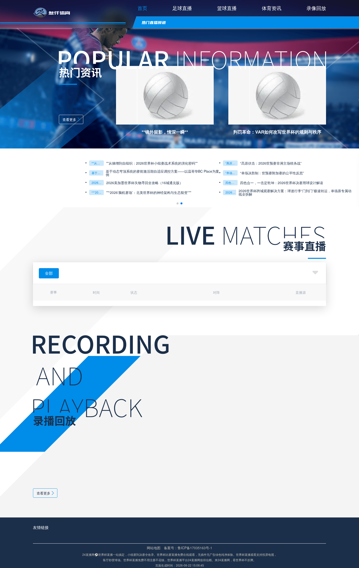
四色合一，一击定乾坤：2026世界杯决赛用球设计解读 (281, 182)
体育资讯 (271, 7)
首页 (142, 7)
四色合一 (231, 182)
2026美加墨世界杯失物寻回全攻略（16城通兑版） (98, 182)
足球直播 (182, 7)
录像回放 (316, 7)
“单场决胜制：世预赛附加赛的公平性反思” (231, 173)
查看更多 (69, 119)
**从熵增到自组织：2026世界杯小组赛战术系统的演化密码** (98, 163)
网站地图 (153, 547)
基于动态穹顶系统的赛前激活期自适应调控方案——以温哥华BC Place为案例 (98, 173)
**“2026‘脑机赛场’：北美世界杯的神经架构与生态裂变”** (98, 192)
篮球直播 (227, 7)
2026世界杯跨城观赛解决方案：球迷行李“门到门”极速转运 (231, 192)
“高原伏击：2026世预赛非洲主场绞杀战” (231, 163)
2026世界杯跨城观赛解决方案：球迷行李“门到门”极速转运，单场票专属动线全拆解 (295, 192)
